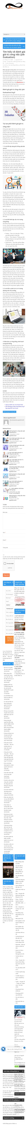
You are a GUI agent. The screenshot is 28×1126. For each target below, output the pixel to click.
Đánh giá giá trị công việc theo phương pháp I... (17, 496)
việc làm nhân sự (7, 915)
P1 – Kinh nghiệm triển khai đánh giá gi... (16, 489)
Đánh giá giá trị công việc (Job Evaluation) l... (17, 474)
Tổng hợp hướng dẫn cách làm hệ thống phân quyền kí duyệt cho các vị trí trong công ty (8, 829)
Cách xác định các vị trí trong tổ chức (14, 404)
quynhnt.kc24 (19, 59)
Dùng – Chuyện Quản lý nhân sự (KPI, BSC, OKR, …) (20, 901)
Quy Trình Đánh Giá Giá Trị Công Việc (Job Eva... (16, 460)
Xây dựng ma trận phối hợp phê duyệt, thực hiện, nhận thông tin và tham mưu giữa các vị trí (9, 818)
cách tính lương (6, 919)
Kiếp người (18, 918)
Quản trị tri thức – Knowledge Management (20, 952)
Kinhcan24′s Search (11, 1114)
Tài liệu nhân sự (19, 956)
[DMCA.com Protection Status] (19, 1067)
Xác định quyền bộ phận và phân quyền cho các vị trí (8, 838)
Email (4, 540)
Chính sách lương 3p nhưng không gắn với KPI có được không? (15, 40)
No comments (10, 63)
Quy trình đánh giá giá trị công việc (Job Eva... (16, 453)
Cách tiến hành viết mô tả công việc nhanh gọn (8, 774)
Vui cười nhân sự (20, 997)
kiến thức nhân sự (9, 913)
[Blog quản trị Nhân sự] (14, 5)
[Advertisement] (14, 20)
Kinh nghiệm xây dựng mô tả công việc (20, 928)
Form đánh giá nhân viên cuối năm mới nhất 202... (17, 438)
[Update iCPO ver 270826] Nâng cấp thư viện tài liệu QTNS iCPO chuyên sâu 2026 (8, 688)
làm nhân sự (8, 888)
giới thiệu (23, 1088)
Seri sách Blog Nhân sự (14, 65)
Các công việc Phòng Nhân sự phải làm (19, 871)
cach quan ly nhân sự (8, 895)
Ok (15, 1099)
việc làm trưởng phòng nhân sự (7, 911)
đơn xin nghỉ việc (9, 901)
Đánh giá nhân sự (20, 1001)
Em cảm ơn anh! (18, 1105)
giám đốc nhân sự (7, 917)
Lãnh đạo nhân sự (20, 932)
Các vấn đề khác (20, 875)
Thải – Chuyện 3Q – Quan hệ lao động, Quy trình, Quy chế (20, 962)
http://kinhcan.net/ (12, 1109)
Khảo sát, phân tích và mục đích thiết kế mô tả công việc (9, 799)
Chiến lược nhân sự (20, 889)
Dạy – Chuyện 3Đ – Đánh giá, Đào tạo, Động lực (20, 895)
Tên (4, 532)
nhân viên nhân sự (7, 897)
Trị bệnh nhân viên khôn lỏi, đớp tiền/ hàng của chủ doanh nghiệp (12, 46)
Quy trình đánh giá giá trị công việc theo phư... (16, 481)
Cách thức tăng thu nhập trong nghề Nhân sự (20, 881)
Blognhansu (20, 82)
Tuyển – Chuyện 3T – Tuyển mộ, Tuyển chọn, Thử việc (20, 983)
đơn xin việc (6, 902)
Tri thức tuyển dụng (20, 971)
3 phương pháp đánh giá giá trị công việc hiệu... (16, 467)
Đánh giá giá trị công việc (10, 411)
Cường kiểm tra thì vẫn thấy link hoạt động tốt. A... (20, 1111)
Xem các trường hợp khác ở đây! (7, 658)
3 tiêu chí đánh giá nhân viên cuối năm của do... (16, 446)
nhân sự (5, 886)
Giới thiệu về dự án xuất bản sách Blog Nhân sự (18, 619)
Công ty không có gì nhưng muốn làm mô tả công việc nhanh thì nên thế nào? (9, 737)
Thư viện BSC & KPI (20, 967)
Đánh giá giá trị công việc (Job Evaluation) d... (17, 431)
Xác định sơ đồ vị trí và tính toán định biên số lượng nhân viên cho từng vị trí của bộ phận (8, 848)
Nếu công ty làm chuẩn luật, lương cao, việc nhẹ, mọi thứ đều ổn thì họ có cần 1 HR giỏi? (9, 677)
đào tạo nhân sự (8, 894)
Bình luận (5, 512)
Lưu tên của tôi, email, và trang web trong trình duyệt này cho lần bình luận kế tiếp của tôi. (14, 557)
